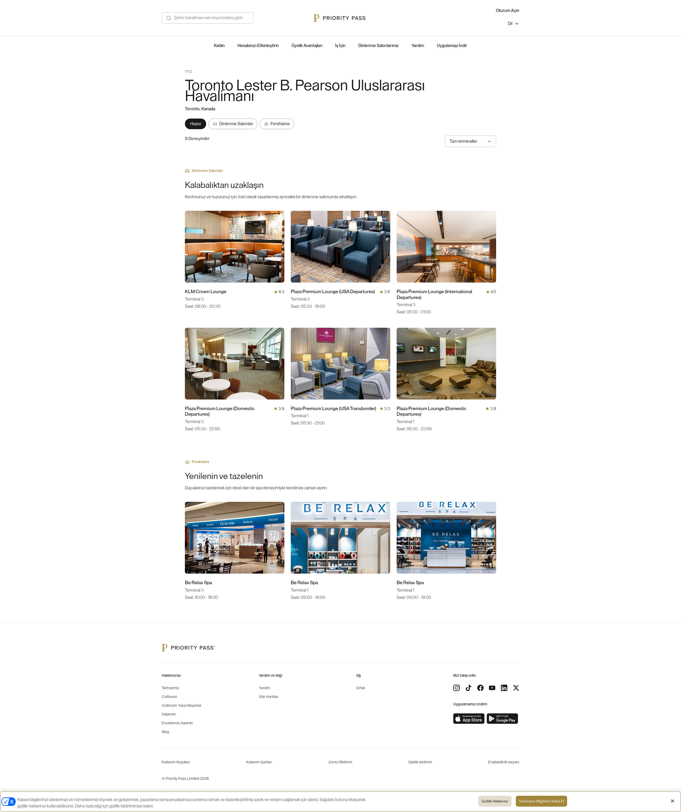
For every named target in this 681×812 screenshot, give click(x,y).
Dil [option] (510, 24)
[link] (469, 718)
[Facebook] (480, 688)
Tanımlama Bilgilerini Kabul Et (541, 801)
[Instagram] (456, 688)
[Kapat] (672, 801)
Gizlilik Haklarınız (495, 801)
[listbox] (513, 24)
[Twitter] (516, 688)
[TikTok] (468, 688)
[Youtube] (492, 688)
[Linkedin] (504, 688)
